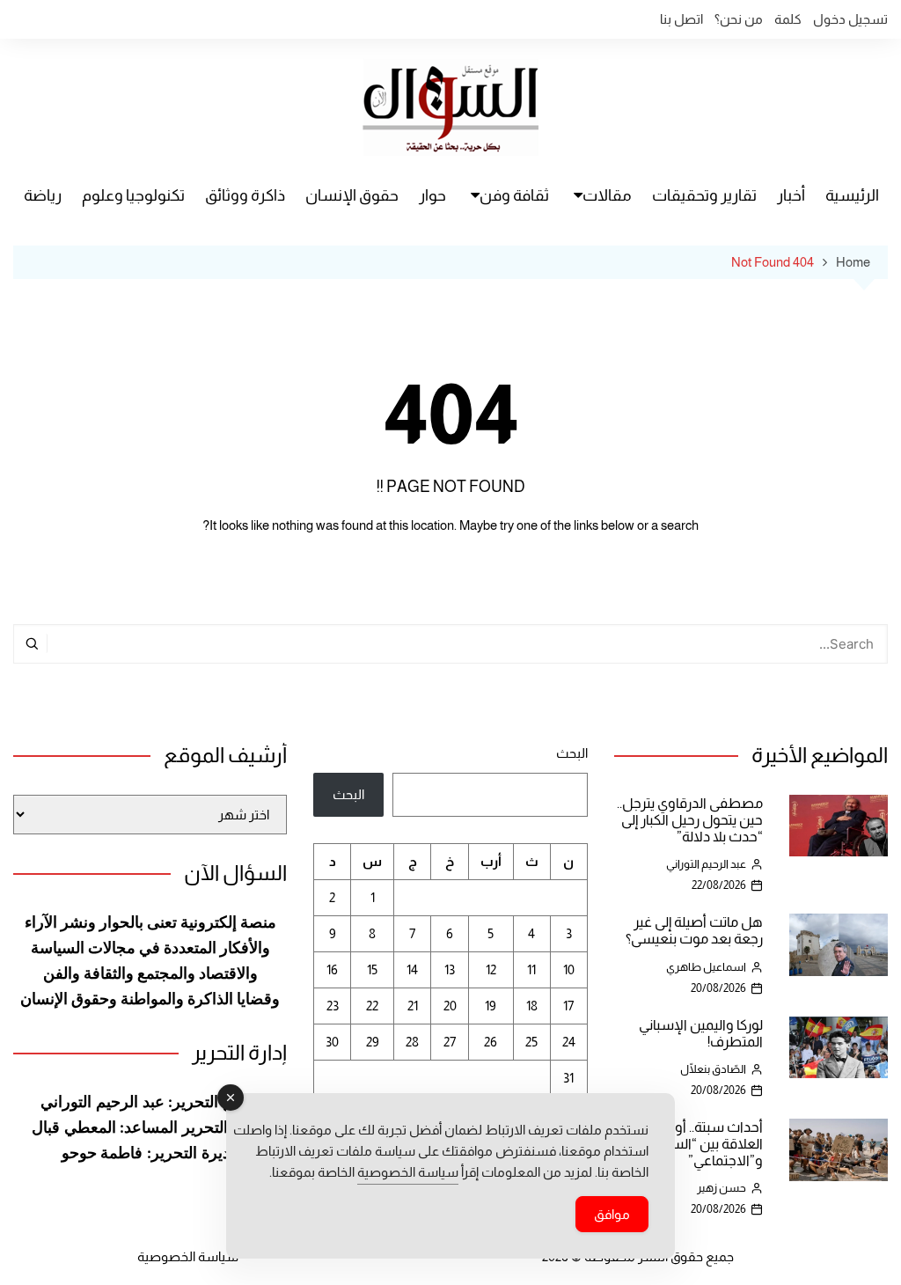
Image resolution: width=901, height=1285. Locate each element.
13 (449, 969)
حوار (432, 195)
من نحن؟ (738, 18)
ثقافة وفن (514, 195)
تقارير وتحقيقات (704, 195)
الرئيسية (852, 195)
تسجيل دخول (850, 18)
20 (450, 1005)
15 (372, 969)
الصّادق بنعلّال (713, 1069)
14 (412, 969)
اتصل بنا (681, 18)
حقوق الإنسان (352, 195)
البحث (571, 752)
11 (531, 969)
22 (372, 1005)
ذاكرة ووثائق (245, 195)
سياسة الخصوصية (187, 1256)
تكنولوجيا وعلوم (133, 195)
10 (569, 969)
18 (532, 1005)
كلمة (788, 18)
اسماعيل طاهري (706, 966)
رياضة (43, 195)
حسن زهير (721, 1187)
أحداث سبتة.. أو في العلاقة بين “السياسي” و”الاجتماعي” (698, 1144)
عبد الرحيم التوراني (706, 863)
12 (491, 969)
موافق (612, 1214)
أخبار (791, 195)
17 (568, 1005)
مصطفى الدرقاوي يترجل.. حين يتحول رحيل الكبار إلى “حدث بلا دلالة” (690, 820)
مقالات (607, 195)
